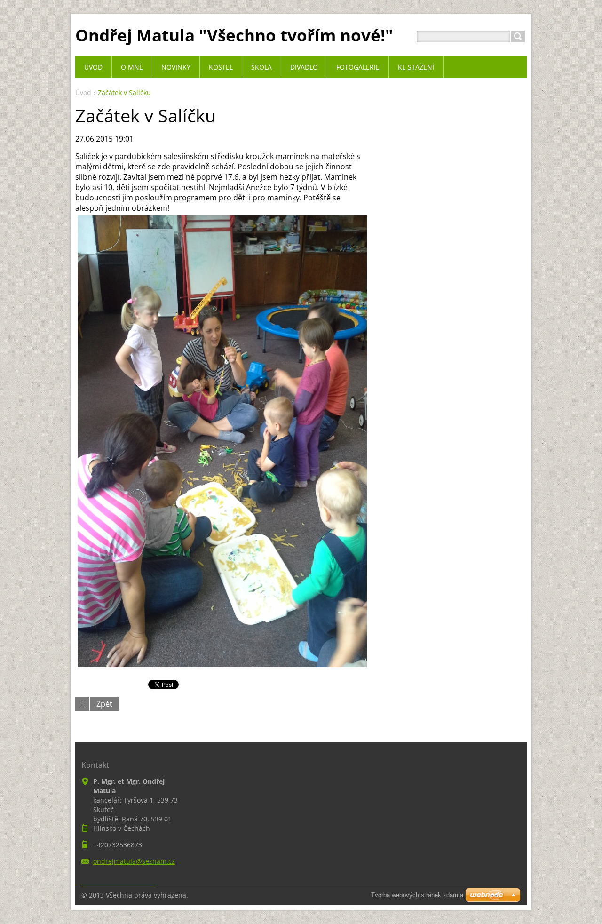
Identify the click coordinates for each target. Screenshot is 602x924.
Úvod (83, 92)
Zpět (104, 704)
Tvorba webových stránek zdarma (417, 895)
